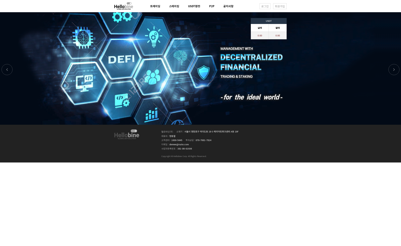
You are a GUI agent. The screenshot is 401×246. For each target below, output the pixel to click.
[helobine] (126, 134)
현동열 (172, 136)
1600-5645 (176, 140)
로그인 (265, 6)
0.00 (260, 35)
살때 (260, 27)
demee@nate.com (179, 144)
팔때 (278, 27)
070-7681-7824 (203, 140)
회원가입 (280, 6)
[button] (393, 69)
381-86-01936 (184, 148)
